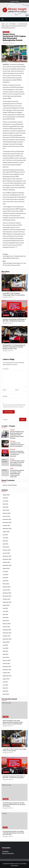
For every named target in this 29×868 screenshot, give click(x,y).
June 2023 (5, 611)
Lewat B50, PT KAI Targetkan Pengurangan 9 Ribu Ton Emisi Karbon (17, 444)
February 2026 (7, 513)
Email (17, 389)
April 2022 (5, 654)
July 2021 (5, 682)
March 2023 (6, 620)
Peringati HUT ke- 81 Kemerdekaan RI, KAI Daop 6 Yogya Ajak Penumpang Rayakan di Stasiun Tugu (14, 346)
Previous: (14, 256)
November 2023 (7, 596)
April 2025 (5, 544)
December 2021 (7, 666)
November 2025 (7, 522)
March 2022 (6, 657)
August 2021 (6, 678)
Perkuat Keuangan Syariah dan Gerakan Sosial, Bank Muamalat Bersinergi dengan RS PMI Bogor (14, 804)
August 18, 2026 (7, 350)
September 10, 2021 (8, 43)
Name (5, 389)
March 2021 (6, 694)
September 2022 (7, 639)
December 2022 (7, 629)
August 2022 (6, 642)
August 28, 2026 (7, 297)
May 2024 (5, 577)
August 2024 (6, 568)
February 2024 (7, 586)
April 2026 (5, 507)
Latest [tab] (5, 426)
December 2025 (7, 519)
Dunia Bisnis (6, 32)
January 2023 (6, 626)
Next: (14, 263)
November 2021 (7, 669)
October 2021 (6, 672)
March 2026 (6, 510)
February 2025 (7, 550)
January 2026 (6, 516)
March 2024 (6, 583)
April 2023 (5, 617)
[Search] (26, 19)
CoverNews (23, 863)
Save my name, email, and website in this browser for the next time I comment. (14, 406)
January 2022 (6, 663)
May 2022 (5, 651)
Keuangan (12, 429)
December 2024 (7, 556)
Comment (6, 368)
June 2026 (5, 501)
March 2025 (6, 547)
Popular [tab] (12, 426)
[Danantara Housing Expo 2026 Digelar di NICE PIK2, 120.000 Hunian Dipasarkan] (14, 308)
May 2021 (5, 688)
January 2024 (6, 590)
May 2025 (5, 540)
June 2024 (5, 574)
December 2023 (7, 593)
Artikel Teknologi (12, 485)
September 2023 (7, 602)
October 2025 (6, 525)
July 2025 (5, 534)
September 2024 (7, 565)
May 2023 (5, 614)
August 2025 (6, 531)
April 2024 (5, 580)
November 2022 (7, 632)
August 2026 (6, 494)
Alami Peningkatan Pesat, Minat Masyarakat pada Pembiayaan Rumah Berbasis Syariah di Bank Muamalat (17, 435)
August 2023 (6, 605)
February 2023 (7, 623)
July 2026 (5, 498)
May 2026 (5, 504)
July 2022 (5, 645)
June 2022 (5, 648)
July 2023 (5, 608)
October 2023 (6, 599)
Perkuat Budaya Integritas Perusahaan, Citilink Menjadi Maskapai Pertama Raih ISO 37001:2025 (17, 473)
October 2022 (6, 636)
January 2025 (6, 553)
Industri (11, 468)
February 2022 (7, 660)
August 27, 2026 (7, 808)
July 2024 (5, 571)
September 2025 (7, 528)
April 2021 (5, 691)
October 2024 (6, 562)
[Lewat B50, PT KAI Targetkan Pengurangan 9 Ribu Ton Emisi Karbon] (14, 282)
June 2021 (5, 685)
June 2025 (5, 537)
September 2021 (7, 675)
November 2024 (7, 559)
